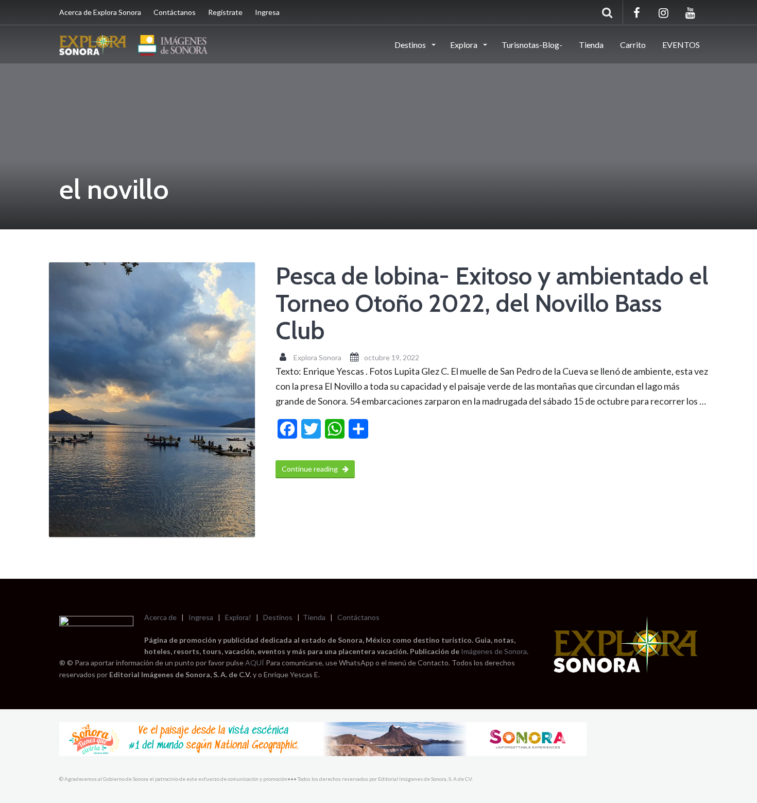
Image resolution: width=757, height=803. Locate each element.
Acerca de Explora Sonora (100, 12)
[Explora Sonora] (136, 43)
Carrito (633, 44)
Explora (464, 44)
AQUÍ (255, 662)
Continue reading (310, 468)
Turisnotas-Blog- (532, 44)
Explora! (238, 617)
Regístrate (225, 12)
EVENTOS (681, 44)
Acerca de (160, 617)
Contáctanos (174, 12)
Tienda (591, 44)
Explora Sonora (317, 357)
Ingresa (267, 12)
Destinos (410, 44)
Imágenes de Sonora (494, 651)
